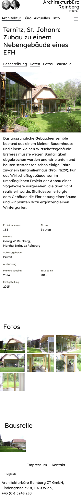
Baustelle (63, 64)
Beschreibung (15, 64)
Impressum (37, 465)
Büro (27, 18)
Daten (35, 64)
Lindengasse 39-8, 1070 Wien (27, 488)
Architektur (11, 18)
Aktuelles (42, 18)
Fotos (48, 64)
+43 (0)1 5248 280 (17, 493)
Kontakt (58, 465)
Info (56, 18)
